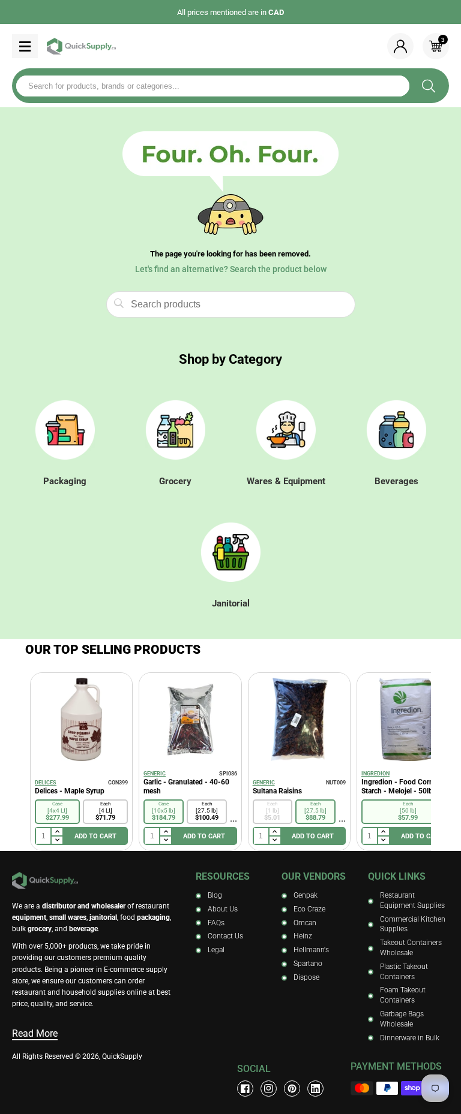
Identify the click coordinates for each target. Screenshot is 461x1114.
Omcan (305, 923)
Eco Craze (309, 909)
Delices (45, 783)
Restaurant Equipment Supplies (412, 900)
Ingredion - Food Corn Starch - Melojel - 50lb (397, 786)
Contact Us (225, 936)
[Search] (428, 86)
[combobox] (212, 86)
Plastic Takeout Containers (404, 971)
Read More (35, 1033)
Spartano (308, 963)
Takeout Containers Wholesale (411, 947)
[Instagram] (269, 1088)
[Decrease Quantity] (56, 840)
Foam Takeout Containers (403, 995)
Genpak (306, 895)
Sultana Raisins (277, 791)
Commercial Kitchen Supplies (412, 924)
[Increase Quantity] (56, 832)
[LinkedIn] (315, 1088)
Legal (216, 950)
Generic (154, 774)
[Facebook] (245, 1088)
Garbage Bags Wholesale (402, 1019)
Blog (215, 895)
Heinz (303, 936)
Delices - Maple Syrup (69, 791)
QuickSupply (122, 1056)
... (233, 818)
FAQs (216, 923)
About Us (223, 909)
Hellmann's (311, 950)
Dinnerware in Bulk (409, 1038)
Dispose (306, 977)
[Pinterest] (292, 1088)
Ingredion (375, 774)
